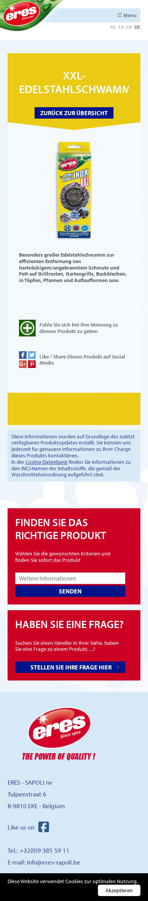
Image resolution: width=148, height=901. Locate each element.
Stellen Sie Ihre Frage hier (71, 667)
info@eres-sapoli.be (53, 862)
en (129, 27)
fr (121, 27)
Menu (130, 15)
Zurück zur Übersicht (74, 113)
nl (113, 27)
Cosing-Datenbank (46, 461)
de (137, 27)
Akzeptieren (119, 890)
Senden (70, 591)
